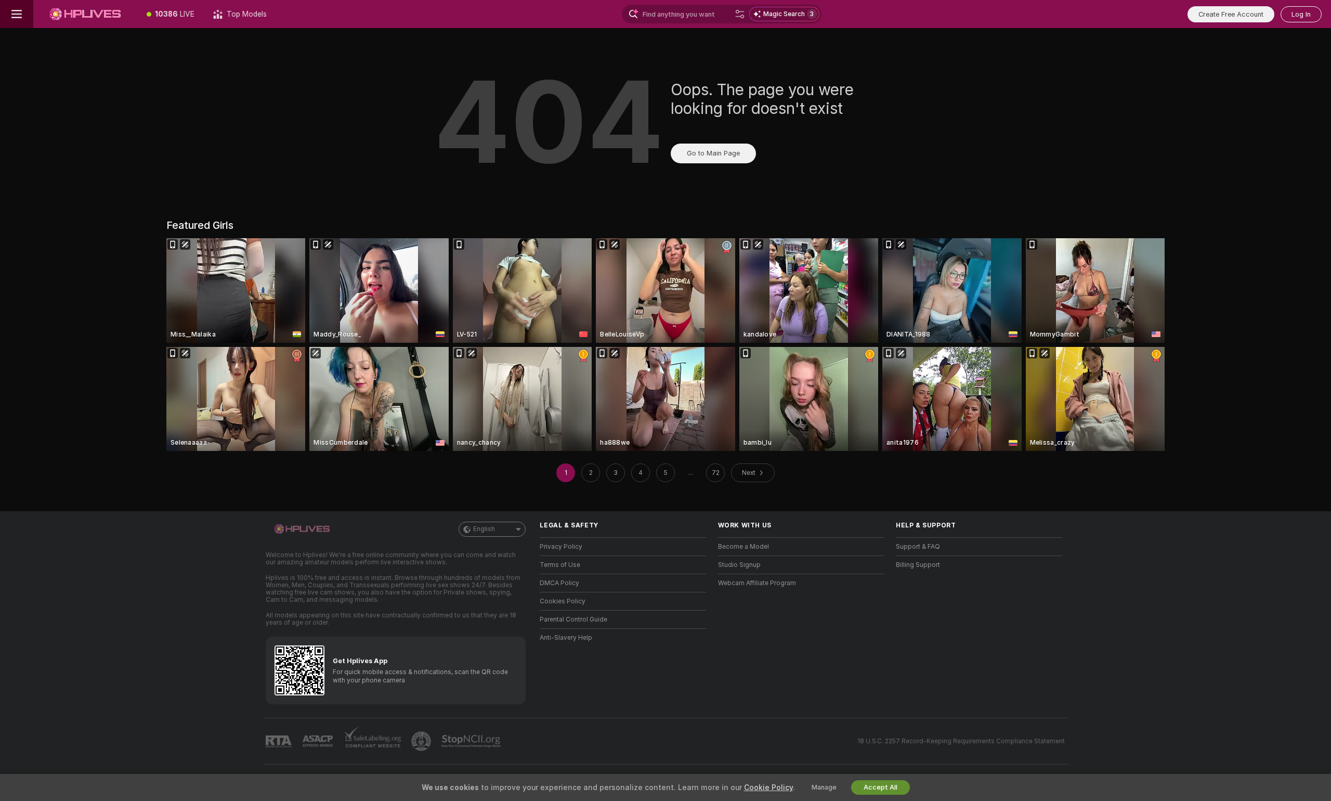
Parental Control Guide (573, 619)
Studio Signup (739, 565)
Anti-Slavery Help (566, 637)
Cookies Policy (562, 601)
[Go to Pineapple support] (422, 741)
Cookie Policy (768, 787)
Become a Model (743, 546)
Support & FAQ (918, 546)
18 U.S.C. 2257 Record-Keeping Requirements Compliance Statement (961, 741)
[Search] (740, 14)
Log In (1301, 14)
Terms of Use (560, 565)
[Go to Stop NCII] (472, 741)
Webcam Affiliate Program (757, 583)
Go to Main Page (713, 153)
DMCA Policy (559, 583)
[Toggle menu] (16, 14)
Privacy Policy (561, 546)
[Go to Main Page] (85, 14)
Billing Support (918, 565)
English (484, 529)
